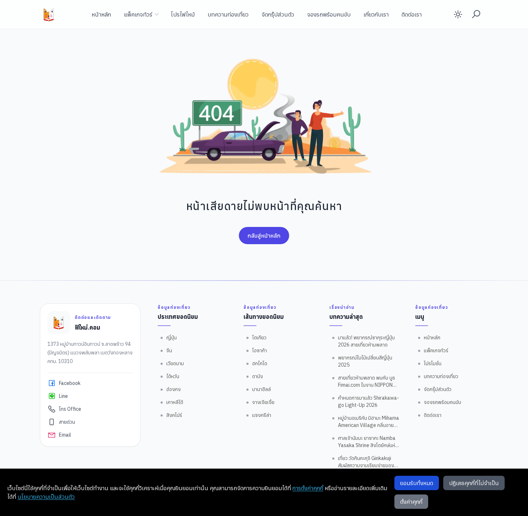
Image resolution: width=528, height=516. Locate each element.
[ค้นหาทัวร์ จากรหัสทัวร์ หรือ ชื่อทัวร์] (476, 14)
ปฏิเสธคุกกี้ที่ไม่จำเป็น (474, 483)
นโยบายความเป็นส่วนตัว (46, 496)
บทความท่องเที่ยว (228, 14)
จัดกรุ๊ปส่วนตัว (277, 14)
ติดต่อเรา (412, 14)
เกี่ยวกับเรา (376, 14)
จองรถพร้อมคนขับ (329, 14)
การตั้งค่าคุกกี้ (307, 488)
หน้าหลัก (101, 14)
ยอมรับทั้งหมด (416, 483)
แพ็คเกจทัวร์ (138, 14)
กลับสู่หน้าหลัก (264, 235)
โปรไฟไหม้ (183, 14)
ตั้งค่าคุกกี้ (411, 501)
